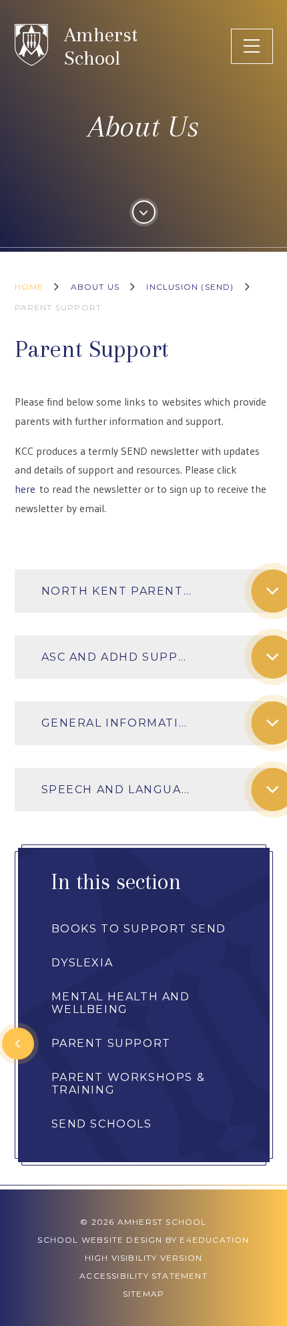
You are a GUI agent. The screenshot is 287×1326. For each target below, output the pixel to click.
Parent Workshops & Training (128, 1083)
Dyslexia (82, 962)
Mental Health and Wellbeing (120, 1003)
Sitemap (143, 1294)
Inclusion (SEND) (190, 287)
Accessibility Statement (143, 1276)
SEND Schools (101, 1124)
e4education (214, 1240)
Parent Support (58, 307)
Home (29, 287)
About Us (95, 287)
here (25, 489)
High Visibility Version (144, 1258)
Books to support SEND (139, 928)
